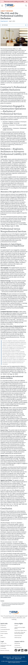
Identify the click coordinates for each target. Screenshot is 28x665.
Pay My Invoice (4, 631)
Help (2, 635)
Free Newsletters (18, 647)
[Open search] (26, 5)
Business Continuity (5, 650)
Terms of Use (3, 643)
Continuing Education (5, 629)
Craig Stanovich (4, 21)
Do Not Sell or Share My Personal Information (20, 633)
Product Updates (4, 633)
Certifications (3, 627)
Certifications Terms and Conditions (6, 646)
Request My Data (18, 635)
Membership (17, 643)
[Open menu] (2, 5)
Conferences (3, 625)
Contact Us (3, 637)
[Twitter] (19, 650)
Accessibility (3, 648)
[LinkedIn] (22, 650)
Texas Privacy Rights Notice (21, 630)
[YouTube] (25, 650)
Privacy (16, 625)
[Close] (26, 2)
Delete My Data (18, 637)
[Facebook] (16, 650)
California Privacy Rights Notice (20, 628)
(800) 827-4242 (18, 658)
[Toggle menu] (14, 25)
